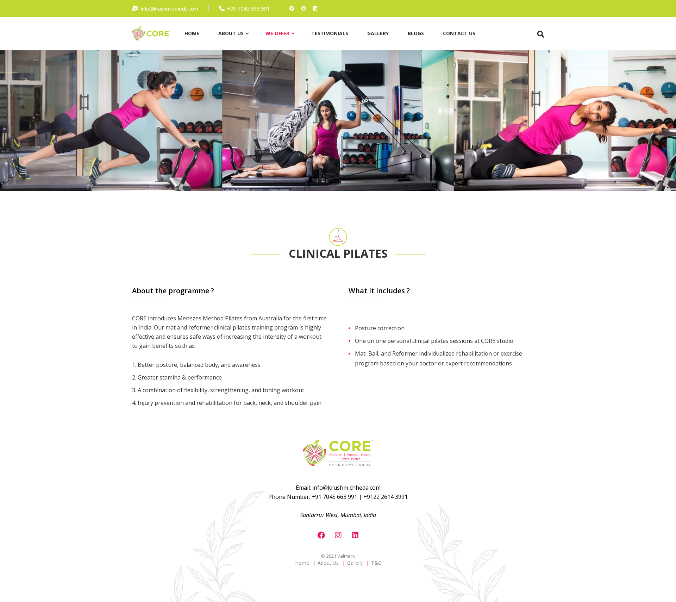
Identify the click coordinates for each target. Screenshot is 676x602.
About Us (328, 562)
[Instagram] (303, 8)
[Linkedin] (315, 8)
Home (302, 562)
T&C (376, 562)
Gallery (355, 562)
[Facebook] (291, 8)
